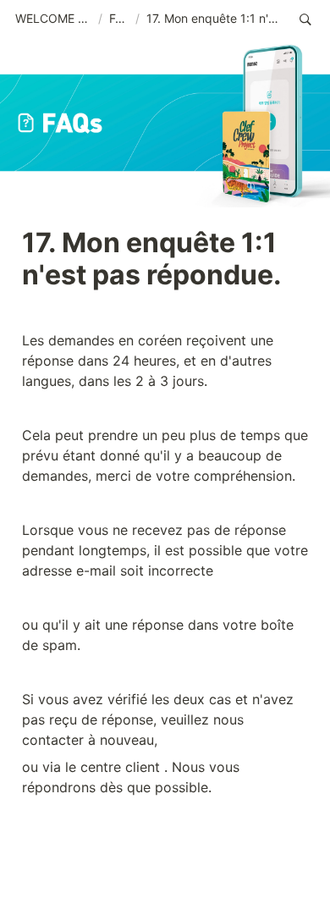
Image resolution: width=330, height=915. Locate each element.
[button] (53, 19)
